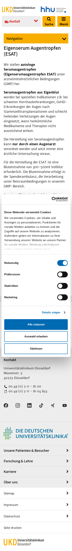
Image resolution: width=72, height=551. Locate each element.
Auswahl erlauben (36, 336)
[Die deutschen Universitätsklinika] (36, 433)
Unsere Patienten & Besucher (26, 450)
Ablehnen (36, 348)
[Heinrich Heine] (53, 9)
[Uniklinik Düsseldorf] (18, 9)
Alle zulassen (36, 324)
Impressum (11, 505)
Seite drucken (12, 528)
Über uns (11, 482)
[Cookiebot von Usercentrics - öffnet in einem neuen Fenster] (52, 199)
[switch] (62, 274)
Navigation (14, 39)
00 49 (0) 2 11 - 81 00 (24, 386)
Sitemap (9, 493)
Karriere (10, 471)
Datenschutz (12, 516)
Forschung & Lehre (18, 461)
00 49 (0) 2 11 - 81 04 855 (27, 391)
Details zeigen (51, 312)
